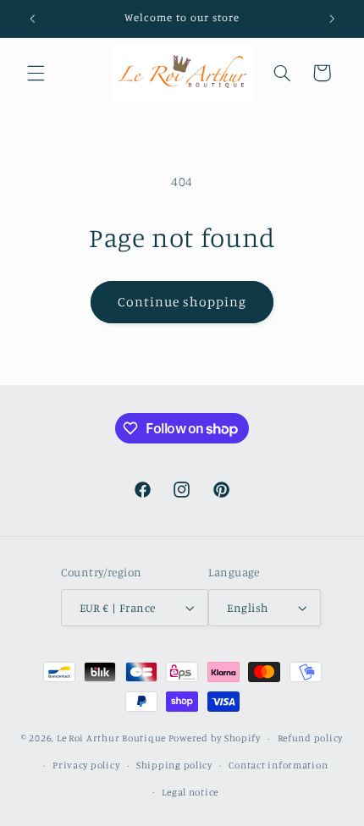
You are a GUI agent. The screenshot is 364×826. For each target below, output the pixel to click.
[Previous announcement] (32, 18)
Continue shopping (182, 302)
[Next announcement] (331, 18)
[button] (35, 72)
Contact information (278, 765)
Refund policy (311, 738)
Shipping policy (174, 765)
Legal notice (190, 792)
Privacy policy (85, 765)
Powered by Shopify (214, 738)
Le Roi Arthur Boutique (111, 738)
